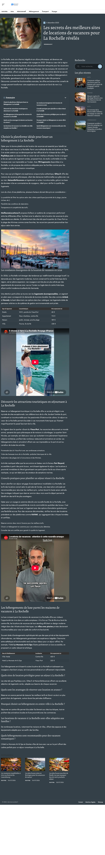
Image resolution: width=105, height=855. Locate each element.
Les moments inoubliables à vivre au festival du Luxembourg (11, 775)
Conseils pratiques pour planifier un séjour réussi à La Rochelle (51, 110)
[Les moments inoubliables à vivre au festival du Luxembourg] (11, 764)
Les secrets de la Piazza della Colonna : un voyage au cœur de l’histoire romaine (95, 113)
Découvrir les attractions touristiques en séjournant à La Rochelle (16, 110)
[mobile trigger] (4, 4)
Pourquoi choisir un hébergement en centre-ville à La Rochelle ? (51, 121)
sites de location (50, 69)
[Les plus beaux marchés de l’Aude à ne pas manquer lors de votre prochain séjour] (59, 764)
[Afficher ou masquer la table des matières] (41, 97)
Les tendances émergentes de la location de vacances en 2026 (49, 104)
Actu (89, 77)
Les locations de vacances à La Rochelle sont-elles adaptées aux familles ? (18, 127)
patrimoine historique (34, 69)
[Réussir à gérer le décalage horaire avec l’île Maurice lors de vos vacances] (80, 97)
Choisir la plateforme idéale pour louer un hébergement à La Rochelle (16, 103)
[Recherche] (101, 4)
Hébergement (48, 44)
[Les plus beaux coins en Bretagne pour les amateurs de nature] (35, 764)
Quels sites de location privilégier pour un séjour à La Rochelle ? (51, 115)
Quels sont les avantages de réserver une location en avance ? (18, 121)
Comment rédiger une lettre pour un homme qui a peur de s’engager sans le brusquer (94, 84)
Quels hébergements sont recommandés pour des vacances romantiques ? (51, 127)
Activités (3, 780)
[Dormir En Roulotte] (15, 4)
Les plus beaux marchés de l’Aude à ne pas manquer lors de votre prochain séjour (58, 776)
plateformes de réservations (12, 75)
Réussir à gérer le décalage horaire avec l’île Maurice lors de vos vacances (95, 99)
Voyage (89, 93)
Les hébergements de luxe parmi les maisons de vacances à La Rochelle (18, 115)
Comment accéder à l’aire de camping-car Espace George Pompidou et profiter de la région (94, 127)
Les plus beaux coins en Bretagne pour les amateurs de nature (35, 775)
